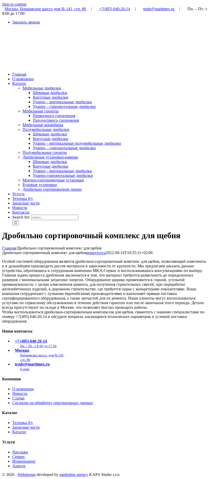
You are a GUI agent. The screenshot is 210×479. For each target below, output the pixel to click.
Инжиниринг (24, 461)
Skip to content (14, 4)
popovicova (96, 252)
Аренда (18, 466)
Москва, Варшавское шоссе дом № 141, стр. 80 (45, 9)
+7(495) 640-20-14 (114, 9)
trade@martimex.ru (158, 9)
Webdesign (27, 474)
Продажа (20, 452)
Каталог (19, 432)
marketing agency (73, 474)
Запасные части (26, 427)
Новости (19, 393)
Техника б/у (22, 422)
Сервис (18, 456)
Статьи (18, 398)
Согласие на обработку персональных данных (52, 403)
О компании (23, 389)
